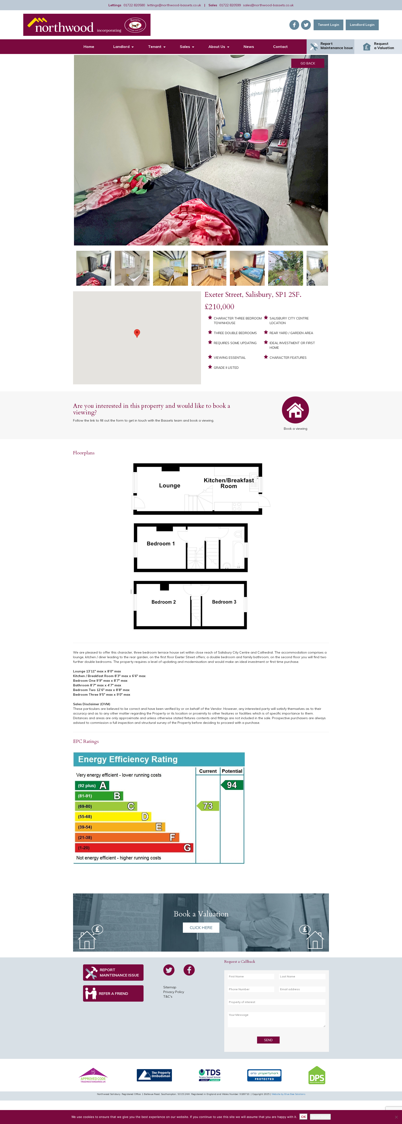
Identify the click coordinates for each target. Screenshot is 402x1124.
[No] (396, 1117)
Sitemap (169, 987)
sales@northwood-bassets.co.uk (268, 5)
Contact (280, 46)
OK (303, 1117)
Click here (201, 927)
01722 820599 (230, 5)
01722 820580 (134, 5)
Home (89, 46)
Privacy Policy (173, 992)
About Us (216, 46)
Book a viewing (295, 411)
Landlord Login (362, 25)
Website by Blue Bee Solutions (288, 1094)
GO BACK (308, 63)
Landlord (121, 46)
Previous (67, 154)
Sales (185, 46)
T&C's (167, 996)
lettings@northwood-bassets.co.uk (174, 5)
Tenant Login (328, 25)
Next (336, 154)
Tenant (154, 46)
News (249, 46)
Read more (320, 1117)
